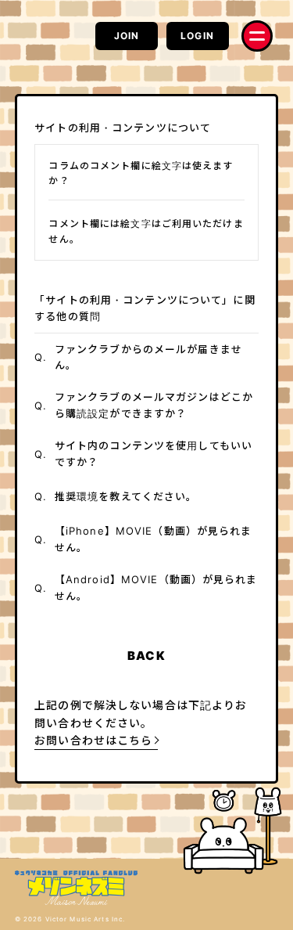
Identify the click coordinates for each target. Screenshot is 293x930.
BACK (146, 655)
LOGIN (197, 35)
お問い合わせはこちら (93, 740)
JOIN (126, 35)
